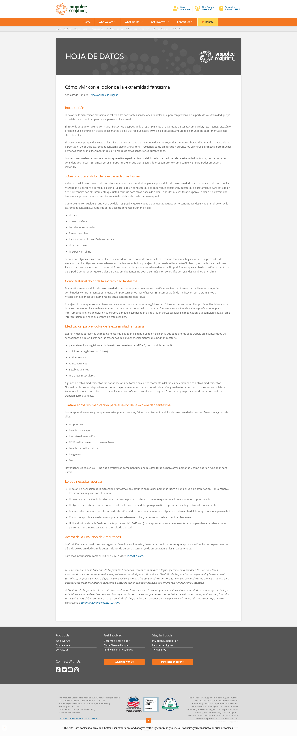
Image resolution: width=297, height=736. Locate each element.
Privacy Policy (76, 718)
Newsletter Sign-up (163, 645)
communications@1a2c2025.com (100, 602)
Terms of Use (91, 718)
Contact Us (183, 22)
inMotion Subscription (165, 640)
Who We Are (106, 22)
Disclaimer (63, 718)
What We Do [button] (132, 22)
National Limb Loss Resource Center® (91, 29)
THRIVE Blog (159, 649)
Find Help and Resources (118, 649)
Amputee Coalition (64, 29)
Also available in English (104, 95)
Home (87, 22)
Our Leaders (63, 645)
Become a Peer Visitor (117, 640)
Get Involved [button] (158, 22)
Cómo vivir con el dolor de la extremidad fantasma (162, 29)
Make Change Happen (116, 645)
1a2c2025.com (135, 556)
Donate (209, 22)
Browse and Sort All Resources (123, 29)
